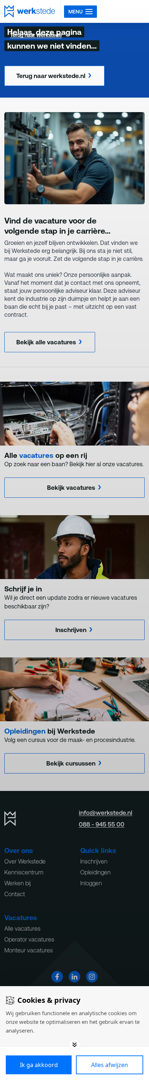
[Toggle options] (74, 1044)
